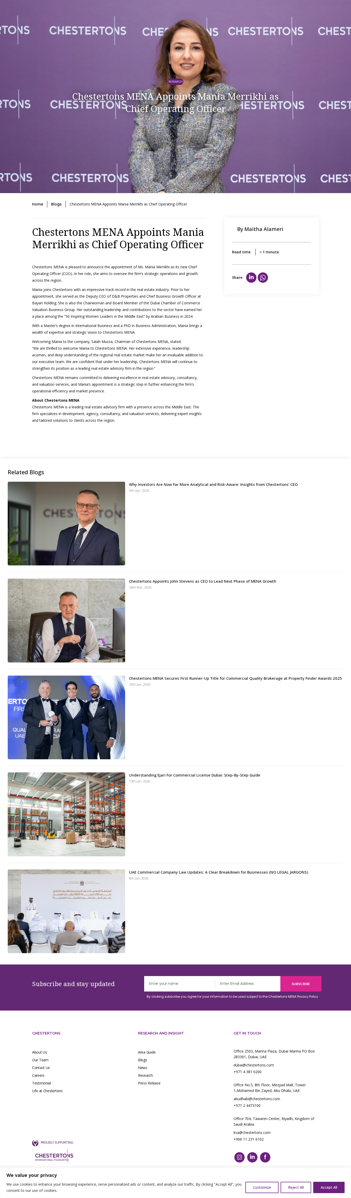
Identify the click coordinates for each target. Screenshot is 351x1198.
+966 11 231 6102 (249, 1139)
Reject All (296, 1187)
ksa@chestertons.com (252, 1132)
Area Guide (146, 1052)
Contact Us (41, 1067)
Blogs (56, 204)
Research (145, 1075)
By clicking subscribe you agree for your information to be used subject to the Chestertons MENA (232, 996)
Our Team (40, 1059)
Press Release (149, 1083)
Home (37, 204)
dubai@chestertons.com (254, 1065)
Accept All (329, 1187)
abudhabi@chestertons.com (257, 1098)
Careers (38, 1075)
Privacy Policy (307, 996)
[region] (175, 1182)
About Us (39, 1052)
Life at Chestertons (47, 1090)
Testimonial (41, 1083)
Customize (262, 1187)
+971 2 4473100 (247, 1105)
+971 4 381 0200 (248, 1071)
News (142, 1067)
